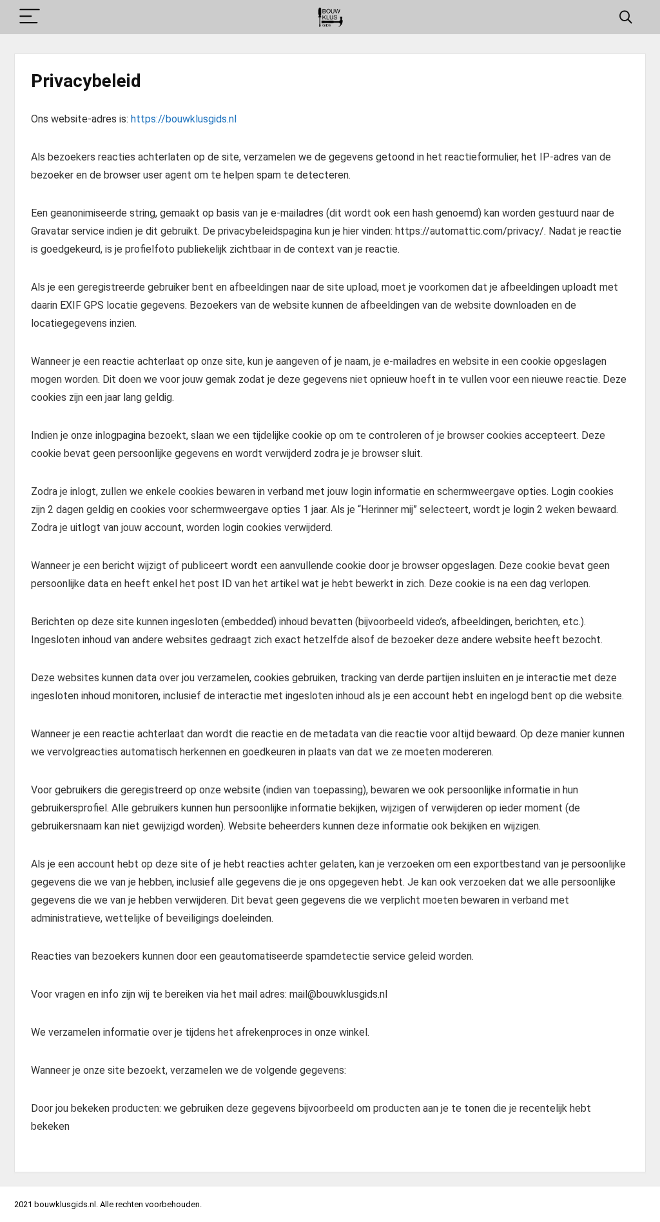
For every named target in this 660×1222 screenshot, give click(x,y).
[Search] (625, 17)
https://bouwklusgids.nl (184, 119)
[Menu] (29, 17)
